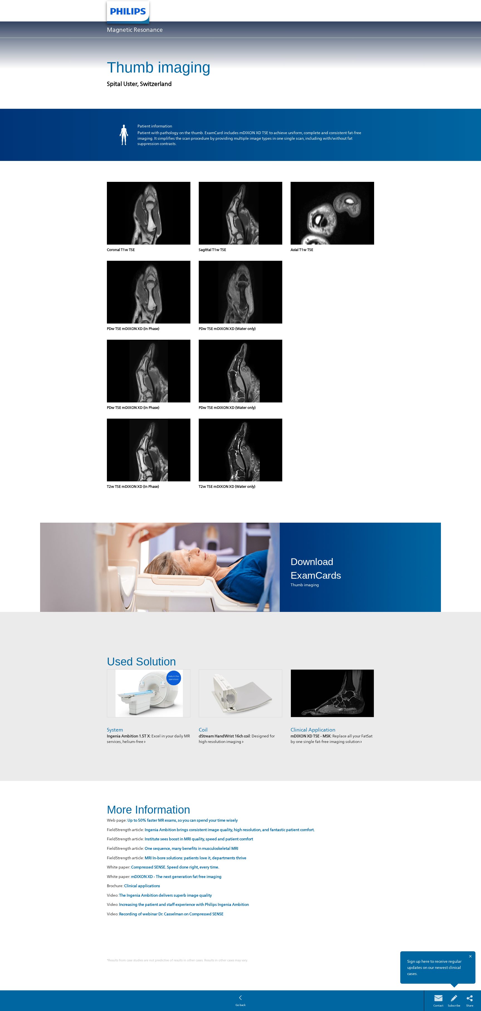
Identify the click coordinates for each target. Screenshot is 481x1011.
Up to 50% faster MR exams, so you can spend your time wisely (182, 820)
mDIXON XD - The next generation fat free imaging (176, 876)
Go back (240, 1004)
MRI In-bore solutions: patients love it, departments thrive (195, 857)
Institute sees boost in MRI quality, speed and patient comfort (199, 838)
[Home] (128, 12)
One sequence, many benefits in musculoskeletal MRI (191, 848)
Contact (438, 1005)
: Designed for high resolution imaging (237, 738)
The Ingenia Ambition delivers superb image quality (165, 895)
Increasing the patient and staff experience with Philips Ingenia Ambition (184, 904)
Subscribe (454, 1005)
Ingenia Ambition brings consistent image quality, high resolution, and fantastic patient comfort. (230, 829)
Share (469, 1005)
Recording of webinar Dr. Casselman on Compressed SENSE (171, 913)
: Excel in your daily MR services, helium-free (148, 738)
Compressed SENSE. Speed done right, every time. (175, 866)
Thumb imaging (305, 585)
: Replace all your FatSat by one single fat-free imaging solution (331, 738)
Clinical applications (142, 885)
